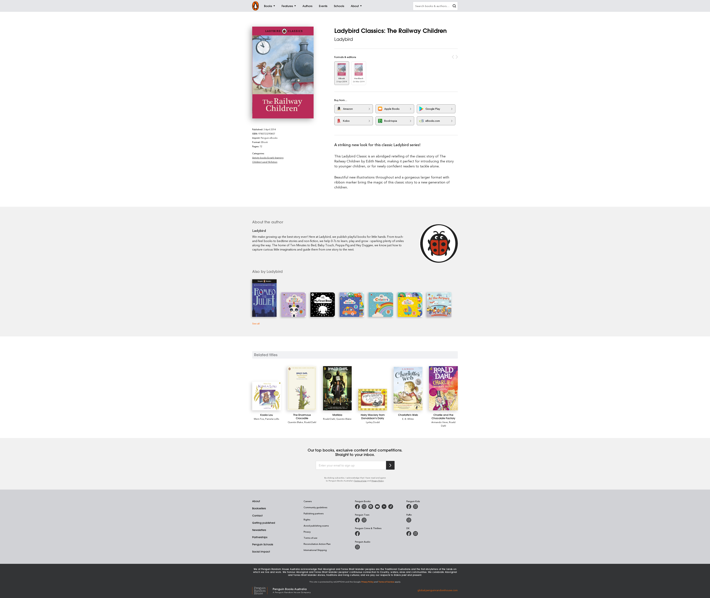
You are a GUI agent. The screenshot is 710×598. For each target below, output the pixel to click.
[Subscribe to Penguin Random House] (390, 465)
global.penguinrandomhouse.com (437, 590)
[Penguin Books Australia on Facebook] (357, 506)
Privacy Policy (377, 480)
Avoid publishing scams (316, 525)
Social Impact (261, 551)
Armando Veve (439, 422)
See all (256, 323)
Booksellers (259, 508)
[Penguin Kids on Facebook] (408, 506)
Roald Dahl (310, 422)
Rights (307, 519)
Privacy (307, 531)
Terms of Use (360, 480)
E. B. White (408, 418)
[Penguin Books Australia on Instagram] (364, 506)
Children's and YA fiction (264, 161)
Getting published (263, 522)
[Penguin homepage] (255, 6)
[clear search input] (454, 6)
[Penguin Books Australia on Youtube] (377, 506)
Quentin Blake (295, 422)
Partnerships (259, 537)
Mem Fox (259, 418)
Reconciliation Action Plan (317, 544)
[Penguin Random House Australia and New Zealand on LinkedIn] (384, 506)
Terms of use (310, 537)
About (256, 501)
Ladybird (343, 39)
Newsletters (259, 530)
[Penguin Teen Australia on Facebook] (357, 520)
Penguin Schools (262, 544)
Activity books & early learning (267, 157)
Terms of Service (386, 581)
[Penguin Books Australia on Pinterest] (370, 506)
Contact (257, 515)
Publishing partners (314, 513)
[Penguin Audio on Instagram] (357, 547)
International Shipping (315, 550)
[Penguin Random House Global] (262, 590)
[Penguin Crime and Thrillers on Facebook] (357, 533)
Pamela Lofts (272, 418)
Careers (308, 501)
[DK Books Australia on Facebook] (408, 533)
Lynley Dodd (373, 422)
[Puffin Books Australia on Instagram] (408, 520)
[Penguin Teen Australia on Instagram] (364, 520)
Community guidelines (315, 507)
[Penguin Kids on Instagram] (415, 506)
